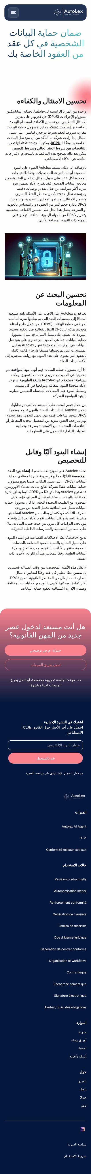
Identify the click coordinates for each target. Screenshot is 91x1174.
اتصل (83, 1089)
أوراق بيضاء (78, 1040)
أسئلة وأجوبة (78, 1056)
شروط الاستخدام (75, 1156)
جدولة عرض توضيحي (45, 650)
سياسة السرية (77, 1144)
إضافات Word (60, 127)
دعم (83, 1105)
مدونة (82, 1032)
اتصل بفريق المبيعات (45, 664)
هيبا (42, 553)
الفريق (82, 1081)
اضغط (82, 1048)
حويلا (83, 1097)
